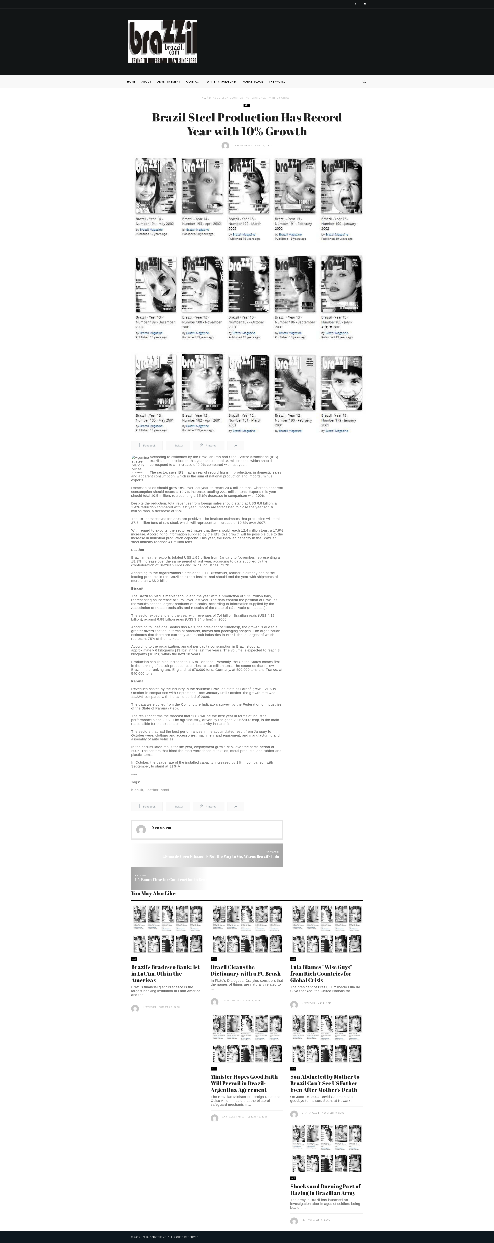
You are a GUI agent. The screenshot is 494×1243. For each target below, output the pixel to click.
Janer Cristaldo (232, 1000)
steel (165, 790)
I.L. (303, 1219)
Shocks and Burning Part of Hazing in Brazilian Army (325, 1189)
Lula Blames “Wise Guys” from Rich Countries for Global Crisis (321, 973)
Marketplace (253, 82)
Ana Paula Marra (233, 1116)
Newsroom (243, 145)
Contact (193, 82)
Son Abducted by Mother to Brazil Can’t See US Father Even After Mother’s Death (325, 1083)
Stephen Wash (310, 1113)
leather (151, 790)
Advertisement (168, 82)
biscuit (137, 790)
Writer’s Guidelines (222, 82)
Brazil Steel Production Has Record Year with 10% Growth (251, 97)
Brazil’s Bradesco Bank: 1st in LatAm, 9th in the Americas (165, 973)
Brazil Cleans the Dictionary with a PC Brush (246, 970)
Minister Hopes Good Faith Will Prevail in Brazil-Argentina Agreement (244, 1083)
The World (277, 82)
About (146, 82)
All (204, 97)
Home (131, 82)
